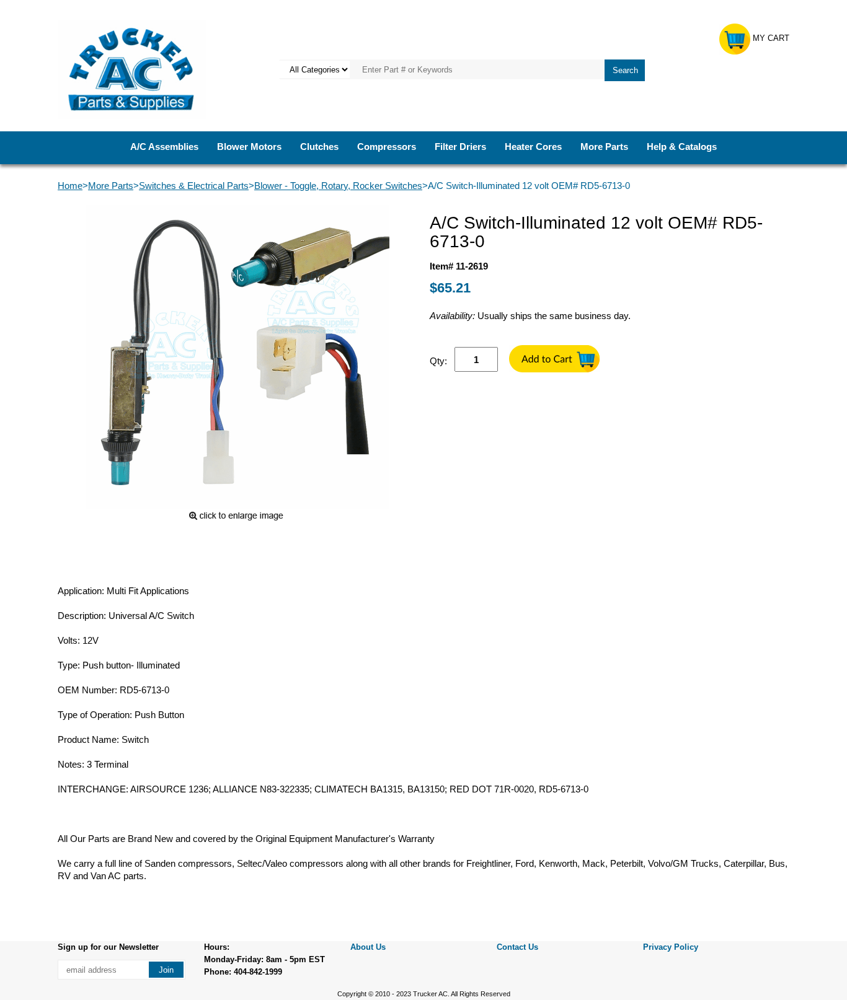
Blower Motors (249, 146)
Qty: (438, 361)
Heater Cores (533, 146)
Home (70, 185)
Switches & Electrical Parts (194, 185)
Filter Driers (460, 146)
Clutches (319, 146)
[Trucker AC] (132, 68)
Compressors (386, 146)
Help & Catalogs (682, 146)
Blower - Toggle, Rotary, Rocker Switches (338, 185)
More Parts (604, 146)
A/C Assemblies (164, 146)
